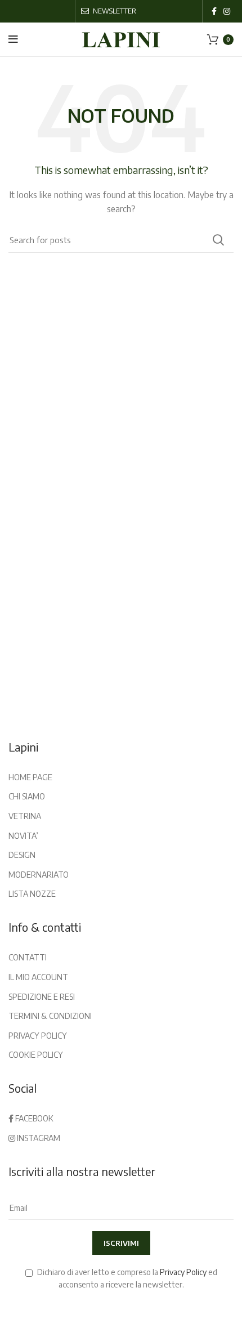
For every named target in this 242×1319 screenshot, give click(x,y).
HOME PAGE (30, 777)
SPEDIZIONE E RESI (41, 996)
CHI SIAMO (26, 796)
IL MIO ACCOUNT (38, 977)
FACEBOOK (33, 1118)
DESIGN (21, 855)
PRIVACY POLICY (37, 1035)
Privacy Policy (183, 1272)
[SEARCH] (218, 240)
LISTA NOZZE (32, 893)
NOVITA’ (23, 835)
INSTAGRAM (37, 1138)
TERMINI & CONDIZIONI (50, 1016)
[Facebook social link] (214, 11)
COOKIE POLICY (35, 1054)
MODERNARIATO (38, 874)
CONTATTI (27, 957)
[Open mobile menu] (13, 39)
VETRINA (24, 816)
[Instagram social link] (227, 11)
